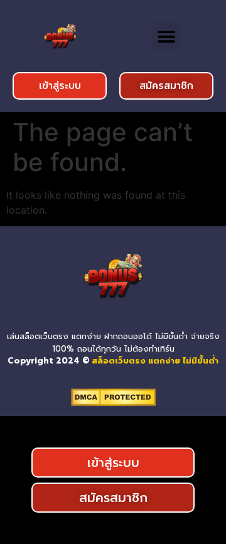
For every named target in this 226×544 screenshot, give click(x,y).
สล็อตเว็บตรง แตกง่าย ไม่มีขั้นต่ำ (155, 361)
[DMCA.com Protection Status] (113, 402)
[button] (167, 36)
